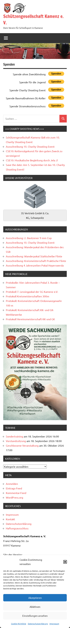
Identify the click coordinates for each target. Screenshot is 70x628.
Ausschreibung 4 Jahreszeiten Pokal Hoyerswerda (35, 265)
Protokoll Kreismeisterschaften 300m (27, 296)
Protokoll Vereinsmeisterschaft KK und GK (30, 319)
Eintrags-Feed (14, 488)
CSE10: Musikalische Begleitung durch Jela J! (32, 160)
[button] (65, 562)
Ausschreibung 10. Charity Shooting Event (30, 146)
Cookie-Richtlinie (18, 623)
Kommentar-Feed (16, 492)
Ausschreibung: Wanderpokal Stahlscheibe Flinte (34, 256)
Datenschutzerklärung (38, 623)
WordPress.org (14, 497)
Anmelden (12, 483)
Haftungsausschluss (17, 528)
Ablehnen (35, 606)
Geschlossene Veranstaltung (22, 445)
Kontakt (10, 519)
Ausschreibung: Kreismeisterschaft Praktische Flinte (36, 260)
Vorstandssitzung (16, 441)
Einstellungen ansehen (35, 615)
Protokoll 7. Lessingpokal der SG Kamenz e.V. (32, 291)
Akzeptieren (35, 597)
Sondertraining (14, 436)
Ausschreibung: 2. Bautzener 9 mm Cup (29, 238)
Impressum (54, 623)
